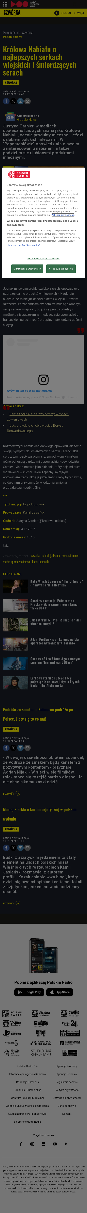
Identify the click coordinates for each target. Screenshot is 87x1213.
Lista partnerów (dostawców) (23, 245)
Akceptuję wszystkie (61, 269)
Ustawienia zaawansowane (43, 258)
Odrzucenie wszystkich (27, 269)
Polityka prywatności (62, 215)
